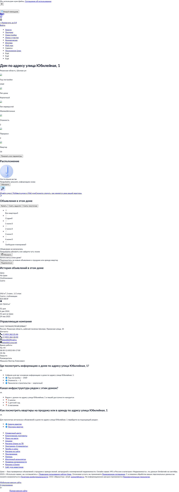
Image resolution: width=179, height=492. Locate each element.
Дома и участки (12, 37)
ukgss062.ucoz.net (9, 342)
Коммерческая (11, 40)
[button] (92, 213)
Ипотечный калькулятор (15, 459)
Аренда (8, 29)
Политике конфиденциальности (34, 476)
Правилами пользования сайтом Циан (55, 474)
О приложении (6, 485)
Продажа (9, 32)
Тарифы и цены (11, 448)
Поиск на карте (11, 438)
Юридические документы (16, 435)
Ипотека (8, 43)
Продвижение (11, 454)
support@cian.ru (77, 476)
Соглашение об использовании (38, 1)
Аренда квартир (15, 424)
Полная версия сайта (18, 490)
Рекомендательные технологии (136, 476)
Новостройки (11, 35)
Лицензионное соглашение (113, 474)
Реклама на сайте (12, 451)
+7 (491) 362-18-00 (10, 337)
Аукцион (8, 441)
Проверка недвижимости (16, 462)
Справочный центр (13, 433)
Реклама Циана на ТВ (14, 443)
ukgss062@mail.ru (9, 339)
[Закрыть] (2, 4)
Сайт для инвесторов (14, 467)
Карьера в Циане (12, 464)
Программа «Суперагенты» (16, 446)
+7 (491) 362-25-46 (10, 334)
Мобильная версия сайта (10, 482)
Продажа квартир (15, 426)
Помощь (8, 456)
